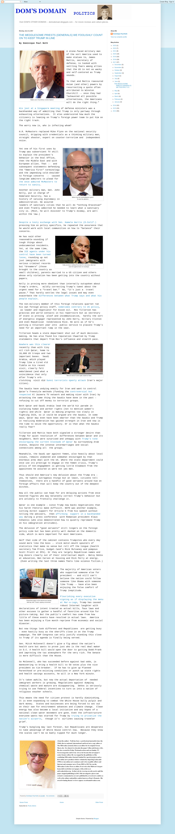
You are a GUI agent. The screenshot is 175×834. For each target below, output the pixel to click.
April (116, 93)
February (118, 99)
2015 (115, 108)
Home (62, 802)
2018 (115, 59)
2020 (115, 54)
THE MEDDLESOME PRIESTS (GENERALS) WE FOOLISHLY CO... (122, 85)
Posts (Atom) (32, 806)
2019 (115, 56)
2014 (115, 111)
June (116, 81)
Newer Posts (24, 802)
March (117, 96)
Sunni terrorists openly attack (67, 380)
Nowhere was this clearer (34, 344)
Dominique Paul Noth (120, 34)
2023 (115, 45)
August (117, 76)
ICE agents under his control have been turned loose (34, 254)
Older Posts (99, 802)
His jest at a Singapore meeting (39, 108)
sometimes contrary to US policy (78, 307)
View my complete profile (119, 37)
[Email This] (59, 796)
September (118, 73)
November (118, 67)
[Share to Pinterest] (68, 796)
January (117, 102)
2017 (115, 62)
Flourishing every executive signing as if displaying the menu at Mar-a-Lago (81, 599)
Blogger (96, 818)
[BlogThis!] (61, 796)
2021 (115, 51)
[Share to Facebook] (65, 796)
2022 (115, 48)
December (118, 64)
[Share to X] (63, 796)
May (116, 91)
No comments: (50, 796)
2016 (115, 105)
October (117, 70)
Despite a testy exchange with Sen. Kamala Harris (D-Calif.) (57, 222)
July (116, 78)
